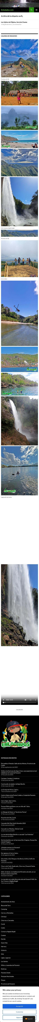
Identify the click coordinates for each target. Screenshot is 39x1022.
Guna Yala (4, 943)
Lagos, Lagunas (6, 958)
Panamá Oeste (5, 973)
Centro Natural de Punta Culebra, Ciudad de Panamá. (18, 795)
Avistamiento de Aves (8, 902)
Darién (3, 939)
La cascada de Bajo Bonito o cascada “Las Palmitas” (17, 834)
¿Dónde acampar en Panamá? (10, 847)
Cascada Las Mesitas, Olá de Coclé (12, 829)
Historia (3, 950)
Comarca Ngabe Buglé (8, 931)
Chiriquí (3, 916)
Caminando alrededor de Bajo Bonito (13, 784)
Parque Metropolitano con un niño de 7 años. (15, 806)
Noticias (3, 969)
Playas (3, 980)
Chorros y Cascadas (7, 920)
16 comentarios (17, 24)
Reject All (19, 1017)
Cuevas (3, 935)
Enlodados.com (7, 10)
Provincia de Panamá (8, 984)
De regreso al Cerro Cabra (9, 853)
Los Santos (4, 961)
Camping (4, 909)
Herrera (3, 946)
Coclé (3, 924)
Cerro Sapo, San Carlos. (8, 801)
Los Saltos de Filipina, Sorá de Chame (14, 22)
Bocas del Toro (6, 905)
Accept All (19, 1006)
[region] (19, 1004)
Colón (3, 928)
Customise (19, 1012)
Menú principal (36, 9)
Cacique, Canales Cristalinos (10, 778)
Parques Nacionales (7, 976)
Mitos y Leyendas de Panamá (10, 965)
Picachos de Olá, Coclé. (8, 817)
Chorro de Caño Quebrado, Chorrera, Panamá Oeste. (18, 866)
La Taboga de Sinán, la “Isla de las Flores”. (14, 812)
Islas (2, 954)
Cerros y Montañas (7, 913)
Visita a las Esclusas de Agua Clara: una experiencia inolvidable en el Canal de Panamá (19, 772)
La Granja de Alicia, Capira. (9, 789)
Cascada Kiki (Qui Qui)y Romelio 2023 (13, 823)
